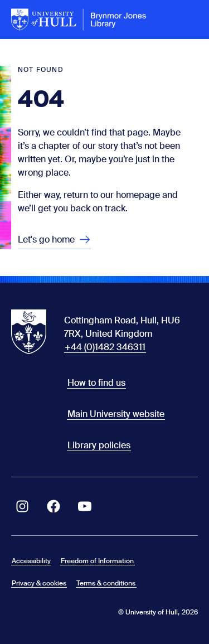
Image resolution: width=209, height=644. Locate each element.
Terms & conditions (105, 583)
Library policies (98, 445)
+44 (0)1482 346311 (105, 347)
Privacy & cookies (39, 583)
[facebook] (53, 506)
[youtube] (85, 506)
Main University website (115, 414)
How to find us (96, 383)
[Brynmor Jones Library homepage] (79, 19)
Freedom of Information (97, 560)
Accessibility (31, 560)
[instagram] (22, 506)
